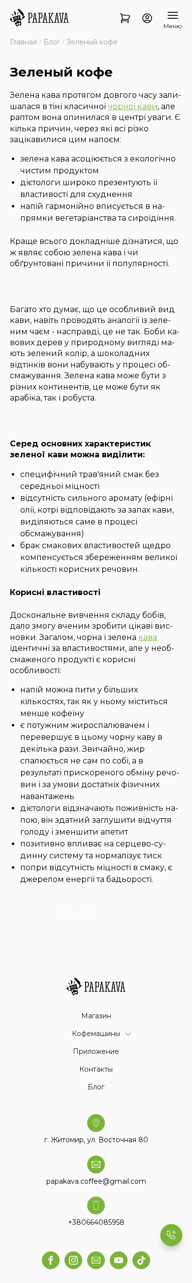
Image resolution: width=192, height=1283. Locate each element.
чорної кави (133, 106)
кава (147, 637)
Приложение (96, 1051)
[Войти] (147, 19)
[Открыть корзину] (125, 19)
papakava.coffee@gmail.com (96, 1181)
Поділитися (77, 912)
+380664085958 (96, 1222)
